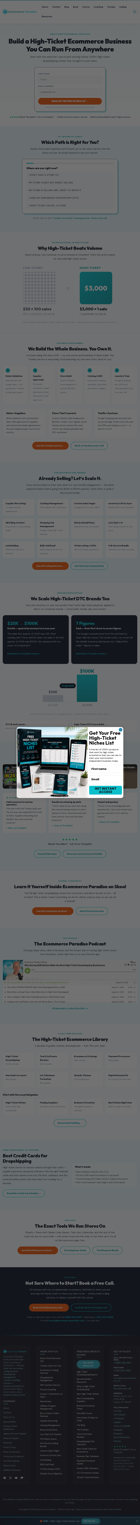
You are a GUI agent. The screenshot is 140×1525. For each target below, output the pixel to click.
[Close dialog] (120, 729)
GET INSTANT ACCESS (105, 790)
